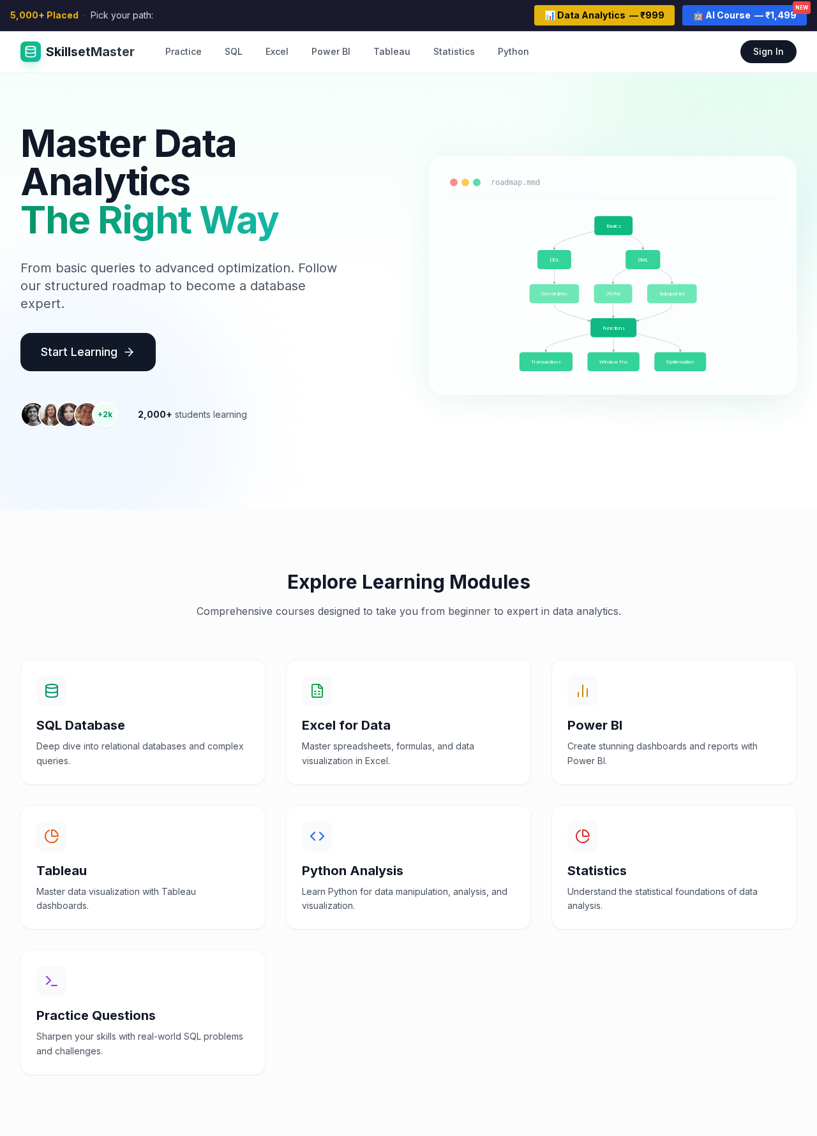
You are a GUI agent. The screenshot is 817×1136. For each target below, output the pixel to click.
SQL (234, 51)
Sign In (768, 51)
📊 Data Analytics (604, 15)
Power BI (330, 51)
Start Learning (79, 351)
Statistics (454, 51)
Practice (183, 51)
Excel (277, 51)
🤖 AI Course (750, 12)
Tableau (391, 51)
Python (513, 51)
